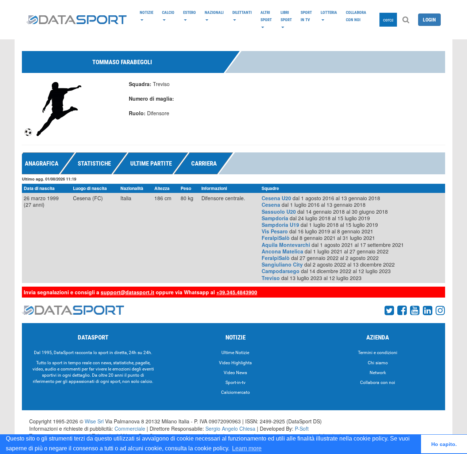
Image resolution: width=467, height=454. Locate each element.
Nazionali (214, 12)
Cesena (271, 204)
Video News (235, 372)
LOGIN (429, 20)
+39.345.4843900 (236, 292)
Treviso (271, 278)
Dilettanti (242, 12)
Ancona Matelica (282, 251)
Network (378, 372)
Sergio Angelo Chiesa (230, 428)
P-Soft (302, 428)
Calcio (168, 12)
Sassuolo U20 (279, 211)
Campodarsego (281, 271)
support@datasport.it (127, 292)
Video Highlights (235, 362)
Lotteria (329, 12)
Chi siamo (378, 362)
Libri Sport (286, 16)
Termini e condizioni (377, 352)
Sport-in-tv (235, 382)
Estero (189, 12)
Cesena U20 (276, 198)
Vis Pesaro (275, 231)
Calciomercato (235, 392)
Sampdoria (275, 218)
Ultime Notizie (235, 352)
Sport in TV (306, 16)
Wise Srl (94, 421)
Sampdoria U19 (280, 224)
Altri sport (266, 16)
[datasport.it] (76, 19)
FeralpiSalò (276, 237)
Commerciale (130, 428)
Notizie (146, 12)
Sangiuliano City (282, 264)
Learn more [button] (247, 448)
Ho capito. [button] (444, 444)
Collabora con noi (356, 16)
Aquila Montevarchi (286, 244)
